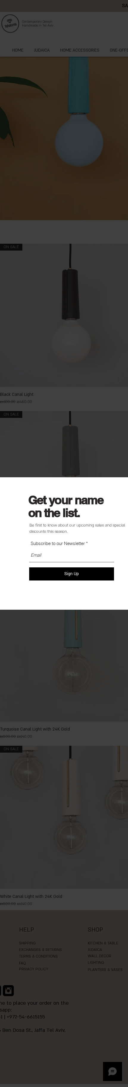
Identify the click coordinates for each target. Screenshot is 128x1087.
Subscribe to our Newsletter (58, 543)
